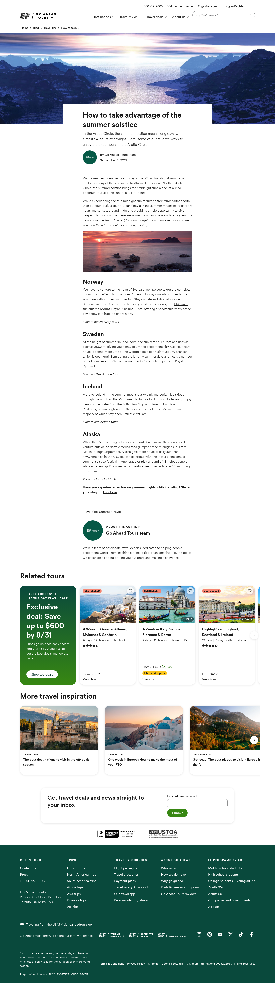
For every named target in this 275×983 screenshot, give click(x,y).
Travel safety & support (131, 887)
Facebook (110, 492)
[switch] (130, 590)
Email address (182, 796)
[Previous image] (123, 619)
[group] (48, 635)
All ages (213, 906)
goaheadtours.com (81, 924)
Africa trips (75, 887)
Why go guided (172, 881)
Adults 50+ (216, 893)
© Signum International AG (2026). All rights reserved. (220, 964)
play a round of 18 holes (158, 461)
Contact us (28, 868)
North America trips (81, 874)
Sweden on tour (107, 374)
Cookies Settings (172, 964)
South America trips (81, 881)
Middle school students (225, 868)
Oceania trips (77, 900)
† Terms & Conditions (110, 964)
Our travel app (124, 893)
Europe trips (76, 868)
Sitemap (153, 964)
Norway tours (109, 321)
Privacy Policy (136, 964)
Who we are (170, 868)
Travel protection (126, 874)
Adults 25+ (216, 887)
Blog (36, 28)
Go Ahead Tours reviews (178, 893)
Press (24, 874)
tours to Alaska (106, 479)
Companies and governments (229, 900)
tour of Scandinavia (127, 205)
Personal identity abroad (131, 900)
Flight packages (125, 868)
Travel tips (50, 28)
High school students (223, 874)
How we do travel (174, 874)
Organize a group (209, 6)
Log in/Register (235, 6)
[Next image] (132, 619)
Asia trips (74, 893)
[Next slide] (254, 635)
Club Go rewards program (180, 887)
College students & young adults (231, 881)
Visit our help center (180, 6)
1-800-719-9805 (32, 881)
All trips (72, 906)
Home (24, 28)
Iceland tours (108, 422)
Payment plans (125, 881)
